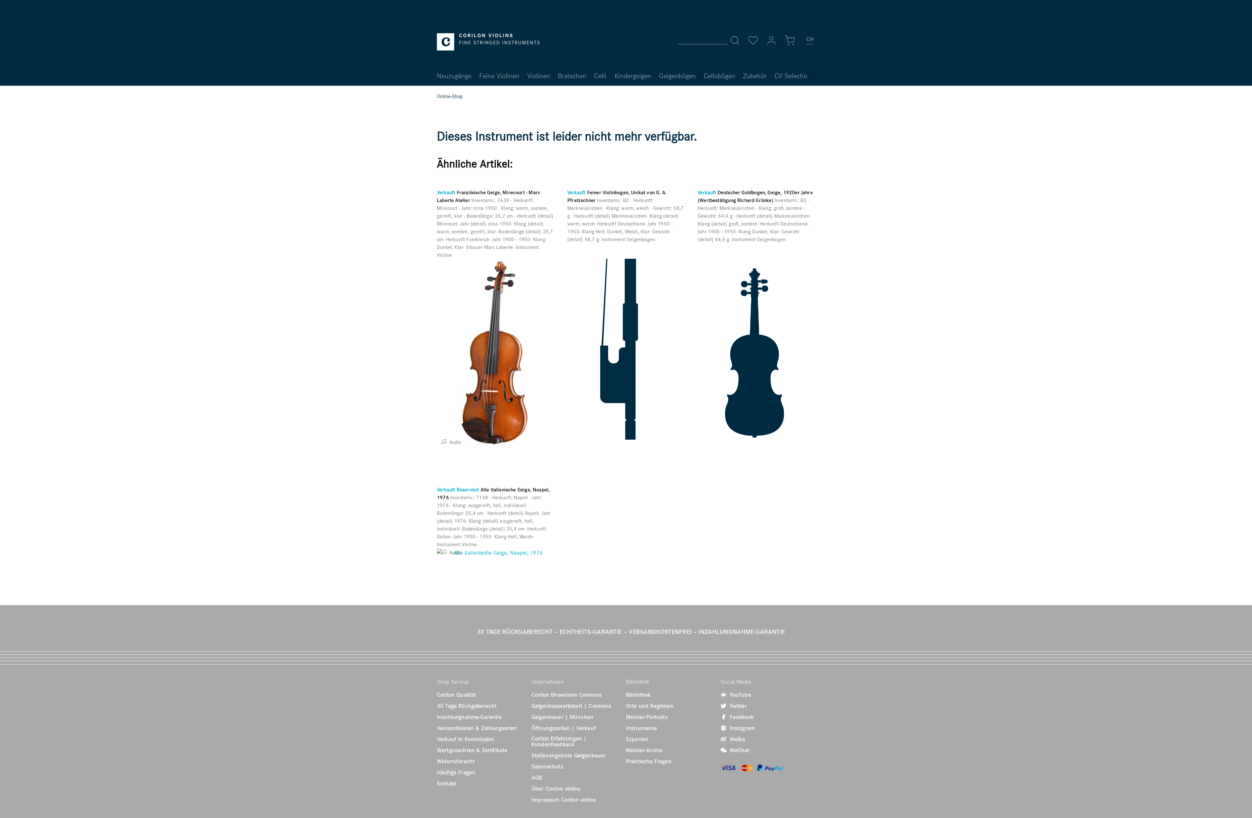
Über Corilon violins (555, 789)
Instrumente (641, 728)
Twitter (737, 706)
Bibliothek (638, 695)
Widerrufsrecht (456, 761)
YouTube (739, 695)
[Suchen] (735, 40)
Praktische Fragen (649, 761)
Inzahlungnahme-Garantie (469, 717)
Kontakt (446, 783)
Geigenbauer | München (562, 717)
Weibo (736, 739)
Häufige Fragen (456, 772)
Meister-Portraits (647, 717)
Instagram (741, 728)
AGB (536, 778)
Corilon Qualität (456, 695)
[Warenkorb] (789, 40)
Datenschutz (547, 766)
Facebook (741, 717)
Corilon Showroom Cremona (566, 695)
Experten (637, 739)
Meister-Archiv (644, 750)
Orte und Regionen (650, 706)
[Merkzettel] (753, 40)
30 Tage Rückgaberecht (467, 706)
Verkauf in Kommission (465, 739)
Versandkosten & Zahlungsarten (477, 728)
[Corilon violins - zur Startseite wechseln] (488, 42)
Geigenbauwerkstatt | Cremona (571, 706)
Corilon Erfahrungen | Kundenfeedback (559, 741)
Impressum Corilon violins (563, 800)
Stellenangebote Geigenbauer (568, 755)
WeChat (739, 750)
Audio (454, 442)
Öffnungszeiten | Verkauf (563, 728)
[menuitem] (809, 42)
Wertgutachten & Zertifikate (472, 750)
